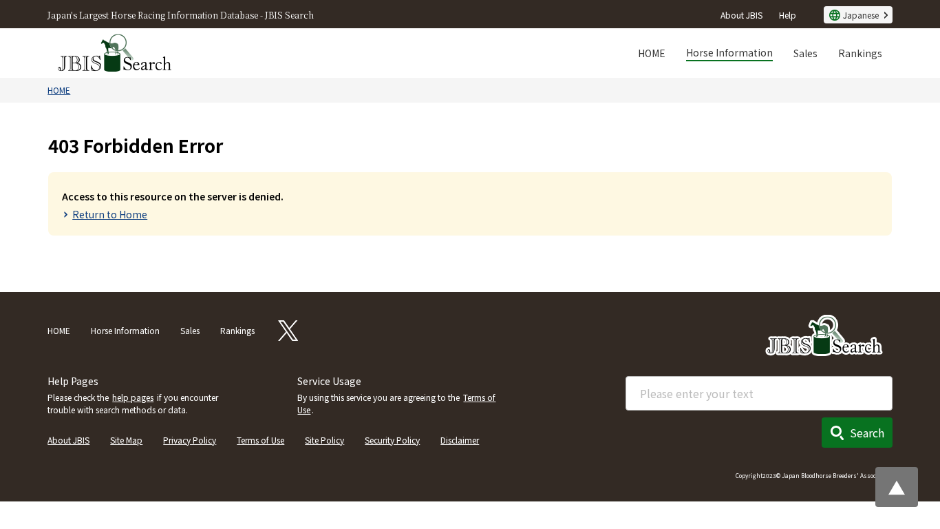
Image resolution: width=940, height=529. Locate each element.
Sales (805, 53)
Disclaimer (459, 440)
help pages (132, 397)
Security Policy (392, 440)
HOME (651, 53)
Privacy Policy (189, 440)
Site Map (126, 440)
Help (787, 15)
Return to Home (109, 214)
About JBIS (741, 15)
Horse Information (729, 52)
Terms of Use (260, 440)
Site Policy (324, 440)
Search (867, 432)
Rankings (860, 53)
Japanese (861, 15)
